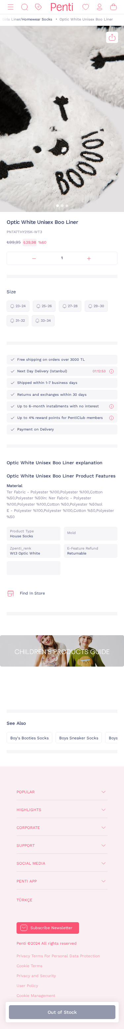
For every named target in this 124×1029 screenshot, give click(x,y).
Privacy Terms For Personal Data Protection (58, 956)
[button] (57, 205)
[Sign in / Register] (99, 7)
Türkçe (24, 900)
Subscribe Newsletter (51, 928)
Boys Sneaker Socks (78, 738)
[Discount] (38, 7)
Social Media (31, 863)
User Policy (27, 985)
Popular (26, 792)
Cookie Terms (29, 966)
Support (26, 845)
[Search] (24, 7)
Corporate (28, 827)
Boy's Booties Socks (29, 738)
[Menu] (11, 7)
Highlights (29, 809)
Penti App (27, 881)
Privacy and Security (36, 975)
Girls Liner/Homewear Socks (27, 19)
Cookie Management (36, 995)
